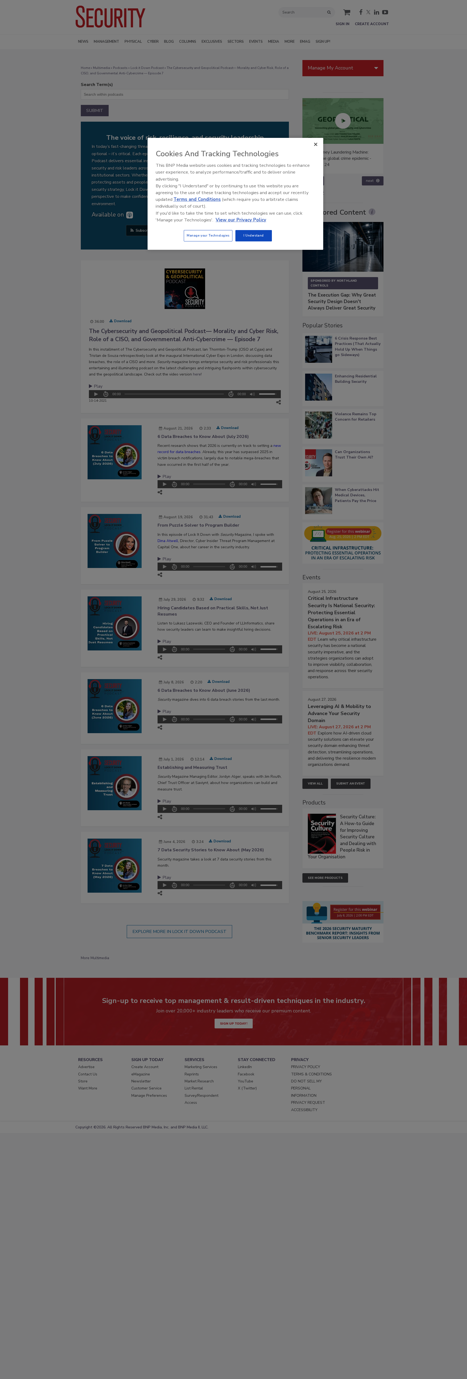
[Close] (316, 144)
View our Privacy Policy (241, 220)
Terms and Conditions (197, 199)
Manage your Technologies (208, 235)
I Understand (253, 235)
